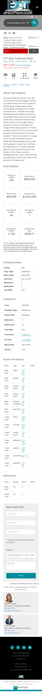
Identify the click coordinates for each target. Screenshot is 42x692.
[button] (12, 647)
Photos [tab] (14, 84)
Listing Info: (9, 299)
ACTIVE (28, 16)
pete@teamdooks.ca (13, 633)
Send (21, 575)
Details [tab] (6, 84)
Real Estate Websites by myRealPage (20, 684)
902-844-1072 (10, 630)
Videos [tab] (21, 84)
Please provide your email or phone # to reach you (20, 541)
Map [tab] (28, 84)
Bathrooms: (9, 475)
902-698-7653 (10, 608)
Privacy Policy (33, 682)
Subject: (9, 550)
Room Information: (13, 359)
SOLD (37, 16)
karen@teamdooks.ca (13, 610)
